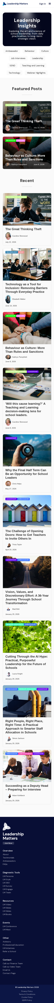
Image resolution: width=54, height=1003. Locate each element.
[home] (15, 4)
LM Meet (7, 929)
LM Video (7, 904)
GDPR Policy (27, 1000)
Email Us (6, 970)
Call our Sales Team (11, 967)
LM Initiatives (9, 948)
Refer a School (9, 951)
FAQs (5, 864)
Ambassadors (9, 861)
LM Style (7, 879)
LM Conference (10, 926)
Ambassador (12, 51)
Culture (45, 51)
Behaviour (30, 51)
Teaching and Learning (33, 65)
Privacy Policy (27, 991)
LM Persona (8, 876)
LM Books (7, 914)
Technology (14, 72)
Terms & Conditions (27, 994)
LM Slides (7, 908)
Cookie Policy (27, 997)
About (6, 854)
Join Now (8, 843)
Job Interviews (18, 58)
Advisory (7, 941)
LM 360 (6, 883)
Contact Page (9, 973)
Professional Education (13, 945)
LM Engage (8, 889)
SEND (12, 65)
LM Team (7, 892)
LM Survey (7, 886)
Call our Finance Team (13, 963)
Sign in (42, 3)
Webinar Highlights (36, 72)
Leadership (37, 58)
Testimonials (8, 857)
